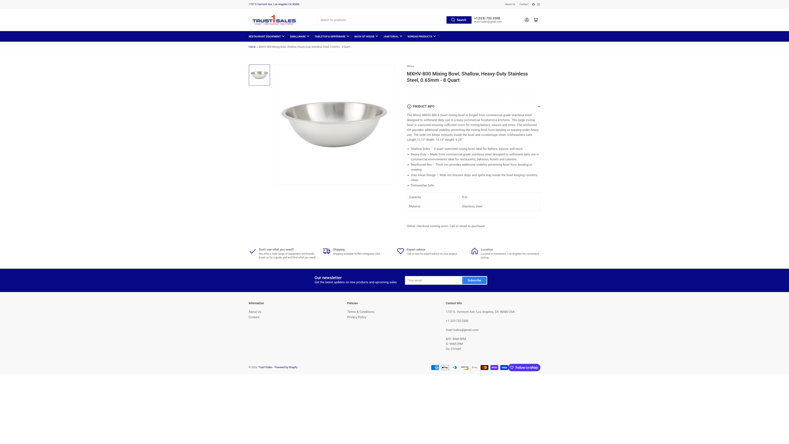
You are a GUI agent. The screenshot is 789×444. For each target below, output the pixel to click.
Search (461, 20)
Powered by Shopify (286, 367)
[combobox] (394, 20)
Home (252, 46)
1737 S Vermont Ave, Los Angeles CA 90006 (274, 4)
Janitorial (391, 36)
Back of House (364, 36)
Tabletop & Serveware (330, 36)
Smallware (298, 36)
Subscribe (474, 280)
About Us (510, 4)
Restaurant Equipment (265, 36)
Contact (523, 4)
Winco (410, 66)
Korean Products (420, 36)
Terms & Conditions (360, 312)
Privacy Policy (356, 317)
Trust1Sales (265, 367)
